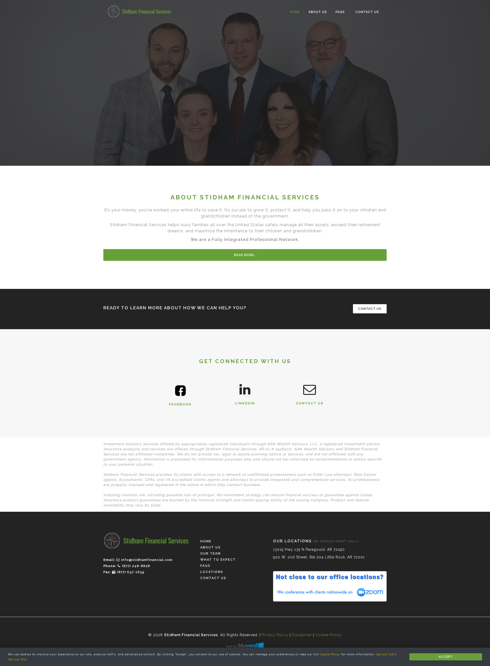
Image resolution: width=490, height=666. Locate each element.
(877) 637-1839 (130, 572)
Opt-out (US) (385, 654)
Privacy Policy (275, 635)
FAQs (340, 12)
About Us (318, 12)
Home (295, 12)
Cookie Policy (330, 654)
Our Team (210, 553)
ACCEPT (446, 657)
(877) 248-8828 (136, 566)
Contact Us (367, 12)
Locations (211, 572)
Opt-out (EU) (17, 659)
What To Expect (218, 559)
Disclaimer (302, 635)
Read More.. (245, 255)
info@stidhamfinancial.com (147, 560)
